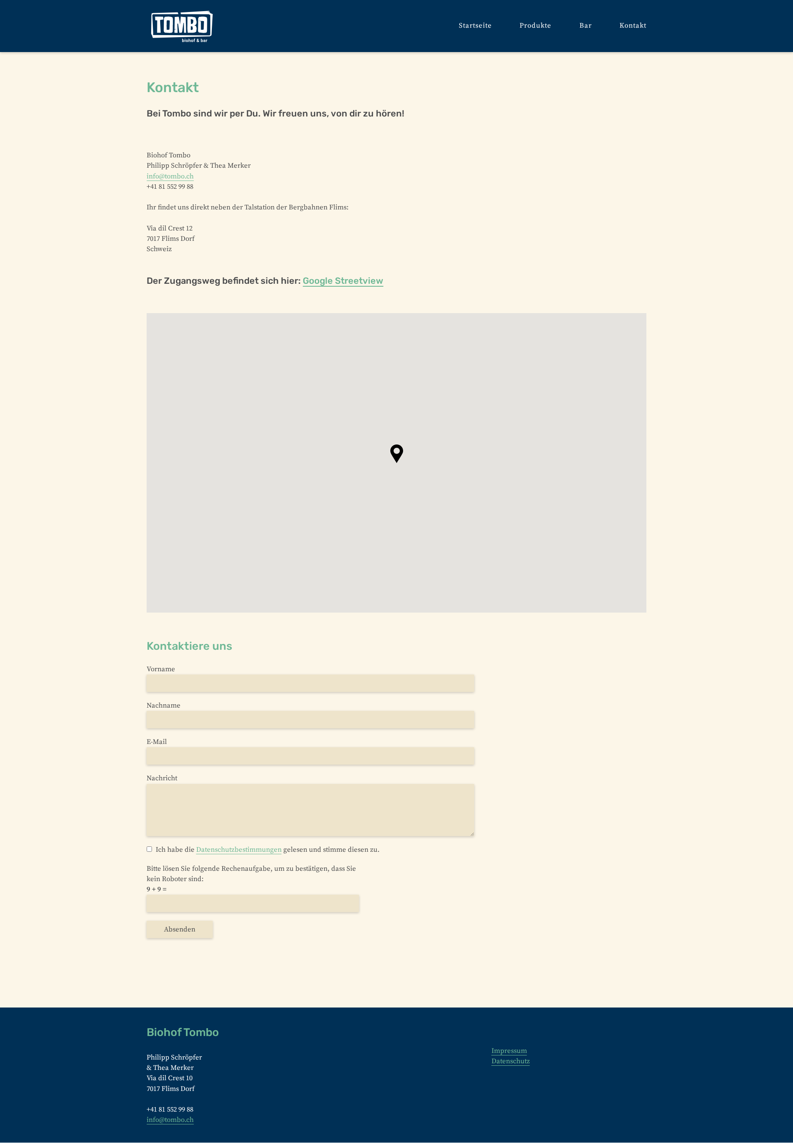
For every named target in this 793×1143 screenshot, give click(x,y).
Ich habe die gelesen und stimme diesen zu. (267, 850)
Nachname (163, 705)
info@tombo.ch (170, 176)
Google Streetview (343, 281)
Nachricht (162, 778)
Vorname (161, 669)
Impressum (509, 1051)
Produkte (535, 25)
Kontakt (633, 25)
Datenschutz (510, 1061)
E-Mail (157, 742)
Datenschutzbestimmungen (239, 850)
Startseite (475, 25)
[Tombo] (182, 26)
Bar (585, 25)
